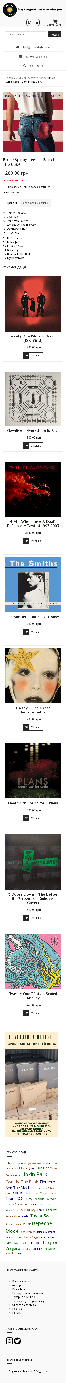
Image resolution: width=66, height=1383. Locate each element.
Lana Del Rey (46, 1237)
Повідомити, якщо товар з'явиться (29, 187)
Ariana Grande (13, 1224)
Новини (16, 1312)
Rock (43, 77)
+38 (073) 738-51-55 (35, 56)
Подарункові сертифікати (27, 1293)
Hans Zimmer (27, 1232)
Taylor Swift (42, 1216)
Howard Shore (38, 1193)
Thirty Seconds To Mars (40, 1199)
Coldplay (37, 1248)
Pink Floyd (11, 1253)
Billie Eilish (20, 1193)
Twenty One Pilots (22, 1181)
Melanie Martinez (45, 1232)
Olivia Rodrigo (35, 1204)
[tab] (12, 203)
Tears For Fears (14, 1237)
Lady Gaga (31, 1237)
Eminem (36, 1243)
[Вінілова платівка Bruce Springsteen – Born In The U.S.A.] (33, 122)
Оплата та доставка (24, 1304)
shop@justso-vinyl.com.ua (36, 47)
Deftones (26, 1243)
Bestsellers (18, 1289)
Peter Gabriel (12, 1216)
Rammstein (13, 1243)
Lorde (40, 1210)
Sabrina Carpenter (15, 1163)
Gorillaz (25, 1216)
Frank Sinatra (16, 1204)
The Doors (49, 1248)
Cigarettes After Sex (36, 1163)
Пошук (55, 34)
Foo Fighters (26, 1249)
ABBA (49, 1163)
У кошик (36, 355)
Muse (26, 1224)
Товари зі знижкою (23, 1297)
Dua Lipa (43, 1168)
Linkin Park (34, 1174)
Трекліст (12, 203)
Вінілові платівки (28, 77)
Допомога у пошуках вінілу (28, 1301)
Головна (10, 77)
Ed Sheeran (51, 1210)
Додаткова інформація (35, 203)
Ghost (18, 1175)
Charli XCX (14, 1198)
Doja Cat (52, 1194)
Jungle (32, 1168)
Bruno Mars (41, 1188)
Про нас (17, 1308)
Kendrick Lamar (20, 1168)
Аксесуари (18, 1285)
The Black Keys (28, 1210)
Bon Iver (22, 1253)
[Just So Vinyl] (33, 9)
